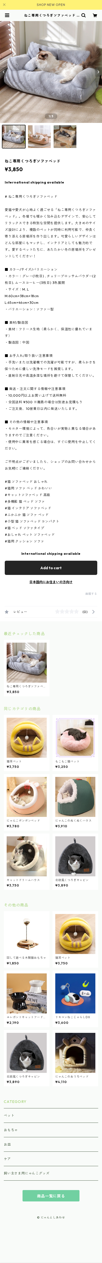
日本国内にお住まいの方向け (51, 582)
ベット (9, 1115)
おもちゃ (11, 1130)
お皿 (7, 1144)
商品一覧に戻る (51, 1196)
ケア (7, 1159)
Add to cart (51, 567)
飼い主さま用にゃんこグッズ (26, 1173)
